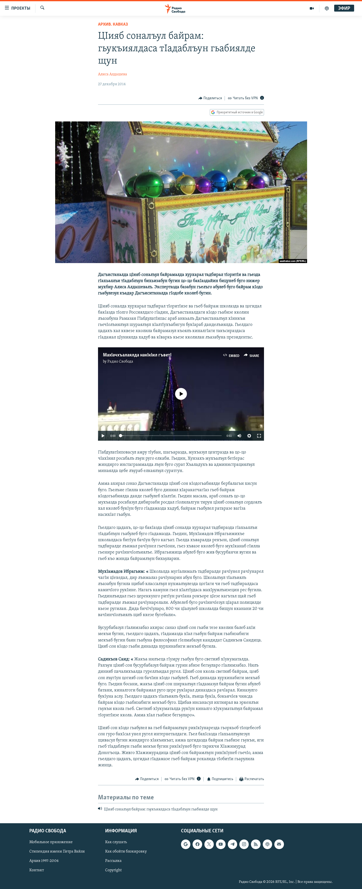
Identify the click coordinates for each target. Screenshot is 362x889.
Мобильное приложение (51, 842)
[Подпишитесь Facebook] (197, 844)
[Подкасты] (267, 844)
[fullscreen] (259, 436)
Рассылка (113, 861)
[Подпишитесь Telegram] (232, 844)
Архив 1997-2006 (44, 861)
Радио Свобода (120, 362)
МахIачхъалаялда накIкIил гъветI (137, 355)
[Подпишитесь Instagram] (244, 844)
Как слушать (116, 842)
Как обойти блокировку (126, 852)
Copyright (113, 870)
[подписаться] (279, 844)
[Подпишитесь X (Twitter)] (209, 844)
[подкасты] (326, 8)
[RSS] (255, 844)
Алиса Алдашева (112, 74)
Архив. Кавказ (113, 24)
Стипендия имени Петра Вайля (57, 852)
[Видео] (311, 8)
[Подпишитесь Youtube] (220, 844)
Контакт (36, 870)
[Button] (210, 98)
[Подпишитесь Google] (185, 844)
